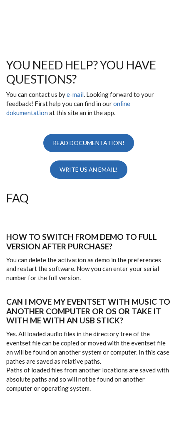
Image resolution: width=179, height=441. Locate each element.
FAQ (17, 198)
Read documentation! (88, 142)
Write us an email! (89, 169)
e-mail (75, 94)
